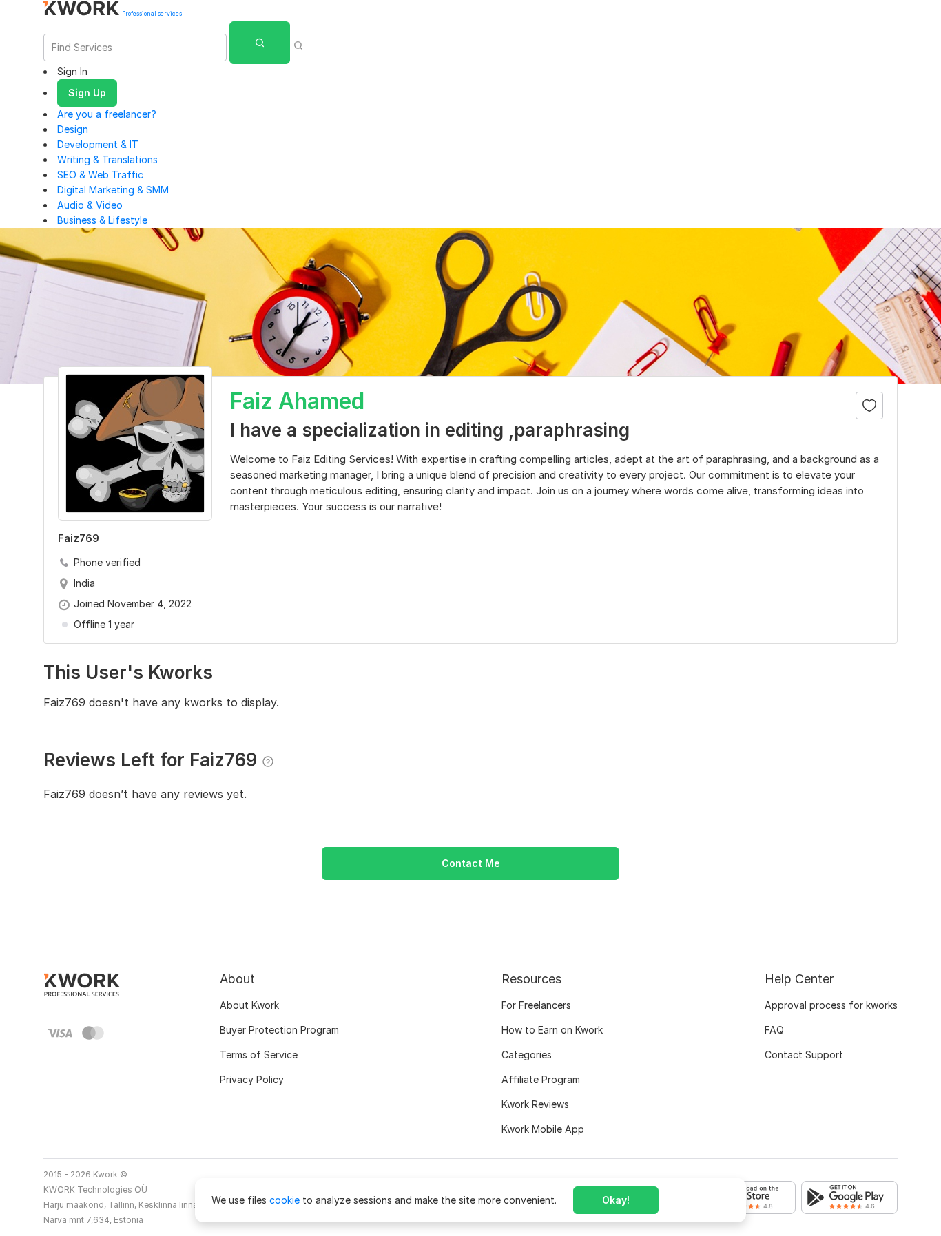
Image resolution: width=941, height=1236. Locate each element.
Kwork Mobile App (542, 1129)
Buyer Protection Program (279, 1030)
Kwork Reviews (535, 1104)
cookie (284, 1200)
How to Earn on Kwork (552, 1030)
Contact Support (804, 1054)
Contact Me (471, 863)
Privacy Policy (252, 1079)
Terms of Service (259, 1054)
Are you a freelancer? (106, 114)
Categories (526, 1054)
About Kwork (249, 1005)
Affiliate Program (540, 1079)
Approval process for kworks (831, 1005)
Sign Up (87, 92)
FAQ (774, 1030)
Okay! (616, 1200)
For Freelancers (536, 1005)
